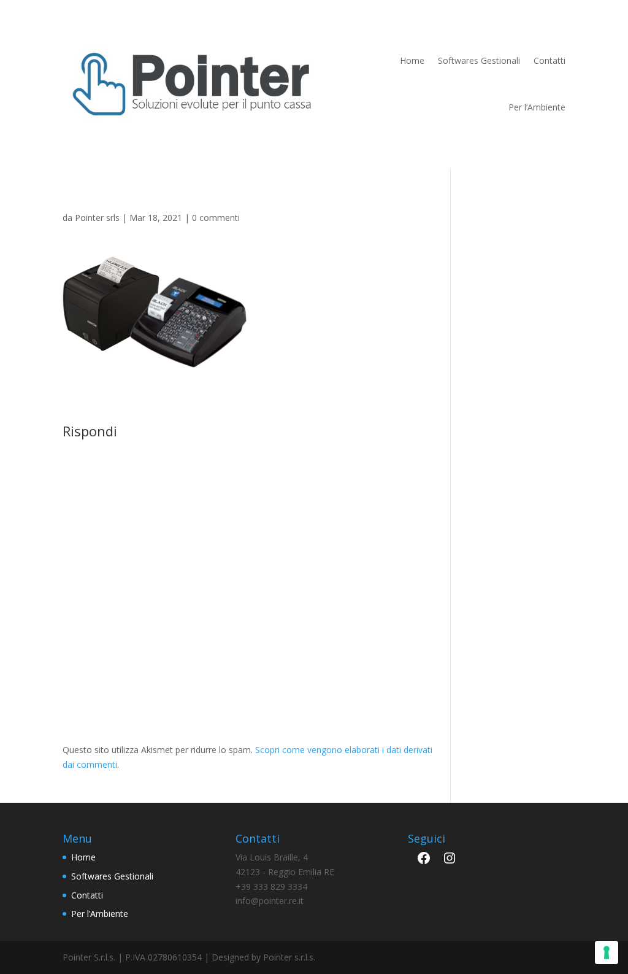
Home (412, 60)
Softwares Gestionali (479, 60)
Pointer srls (97, 217)
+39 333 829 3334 (271, 886)
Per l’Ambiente (536, 107)
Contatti (549, 60)
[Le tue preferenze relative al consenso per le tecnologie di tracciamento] (606, 952)
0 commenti (216, 217)
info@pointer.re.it (270, 900)
